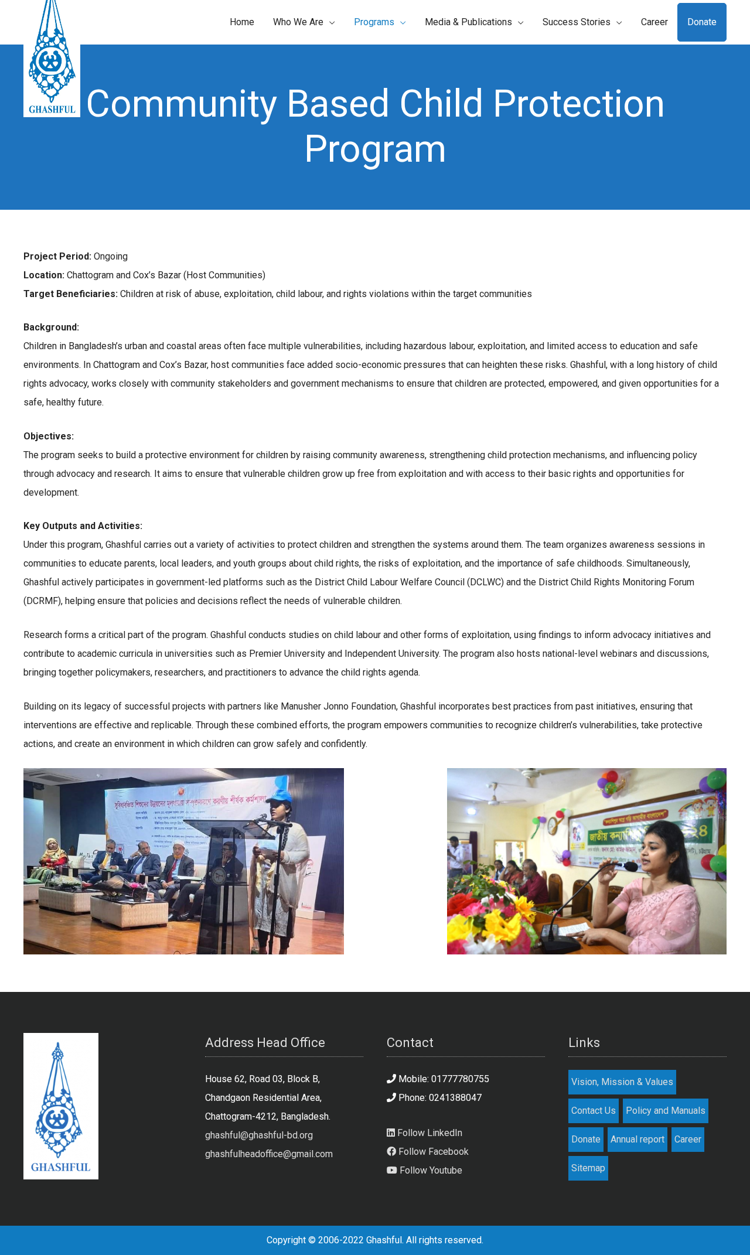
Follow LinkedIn (428, 1132)
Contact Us (593, 1110)
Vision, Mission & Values (622, 1081)
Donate (586, 1139)
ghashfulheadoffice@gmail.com (269, 1153)
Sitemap (588, 1168)
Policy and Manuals (665, 1110)
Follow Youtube (429, 1170)
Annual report (637, 1139)
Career (687, 1139)
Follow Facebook (432, 1151)
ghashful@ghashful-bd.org (259, 1135)
